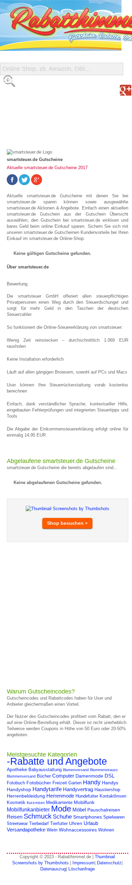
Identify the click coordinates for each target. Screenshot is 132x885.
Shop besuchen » (67, 523)
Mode (61, 808)
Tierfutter (59, 823)
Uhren (75, 823)
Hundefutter (86, 796)
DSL (109, 776)
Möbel (79, 809)
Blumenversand (76, 770)
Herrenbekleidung (26, 796)
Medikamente (59, 802)
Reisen (14, 817)
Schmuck (37, 816)
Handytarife (47, 789)
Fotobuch (16, 783)
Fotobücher (38, 782)
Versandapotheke (26, 829)
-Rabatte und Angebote (57, 761)
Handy (92, 782)
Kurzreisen (36, 803)
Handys (110, 782)
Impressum (83, 862)
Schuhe (62, 816)
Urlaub (91, 823)
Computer (63, 776)
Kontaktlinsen (113, 796)
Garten (75, 783)
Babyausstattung (45, 769)
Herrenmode (60, 796)
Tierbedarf (39, 823)
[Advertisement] (66, 615)
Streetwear (17, 823)
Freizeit (59, 783)
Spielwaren (114, 817)
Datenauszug (53, 868)
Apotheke (17, 769)
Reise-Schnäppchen (34, 122)
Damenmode (89, 776)
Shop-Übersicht (28, 108)
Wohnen (106, 830)
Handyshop (19, 789)
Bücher (44, 776)
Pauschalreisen (103, 809)
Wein (52, 829)
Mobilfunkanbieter (28, 809)
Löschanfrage (81, 868)
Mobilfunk (84, 802)
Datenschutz (109, 862)
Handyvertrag (78, 789)
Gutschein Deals (29, 135)
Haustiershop (107, 789)
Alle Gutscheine (29, 95)
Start (12, 81)
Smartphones (87, 817)
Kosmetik (16, 802)
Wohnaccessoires (78, 829)
